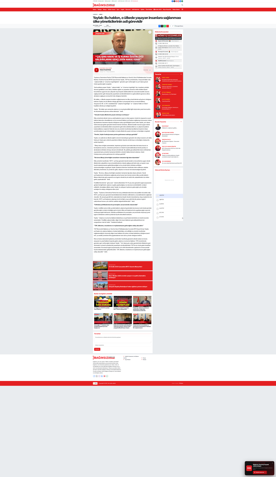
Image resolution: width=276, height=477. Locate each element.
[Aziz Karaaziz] (158, 107)
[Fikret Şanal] (158, 79)
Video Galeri (176, 9)
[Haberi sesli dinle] (96, 70)
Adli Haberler (135, 9)
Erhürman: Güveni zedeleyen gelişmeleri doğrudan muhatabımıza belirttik (141, 309)
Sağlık (122, 9)
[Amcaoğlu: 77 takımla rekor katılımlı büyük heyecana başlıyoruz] (103, 318)
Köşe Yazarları (167, 9)
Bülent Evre (165, 113)
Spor (118, 9)
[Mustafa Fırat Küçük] (158, 134)
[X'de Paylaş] (162, 26)
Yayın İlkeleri (128, 359)
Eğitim (142, 9)
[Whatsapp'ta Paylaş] (165, 26)
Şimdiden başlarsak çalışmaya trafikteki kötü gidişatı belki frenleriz (172, 80)
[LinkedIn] (102, 376)
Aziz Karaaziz (166, 105)
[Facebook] (94, 376)
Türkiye (100, 9)
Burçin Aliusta (166, 139)
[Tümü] (181, 74)
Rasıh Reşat (165, 126)
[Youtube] (104, 376)
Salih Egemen (166, 99)
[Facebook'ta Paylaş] (159, 26)
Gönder (97, 349)
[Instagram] (99, 376)
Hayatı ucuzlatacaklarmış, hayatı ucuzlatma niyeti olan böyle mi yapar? (170, 156)
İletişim (144, 359)
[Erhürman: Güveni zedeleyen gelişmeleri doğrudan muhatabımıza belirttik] (142, 301)
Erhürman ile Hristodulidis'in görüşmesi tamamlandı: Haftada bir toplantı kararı (142, 326)
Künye (144, 358)
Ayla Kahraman (166, 161)
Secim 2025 (158, 9)
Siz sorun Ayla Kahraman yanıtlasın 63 (172, 163)
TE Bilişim (181, 383)
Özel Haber (149, 9)
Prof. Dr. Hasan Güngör (169, 146)
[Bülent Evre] (158, 114)
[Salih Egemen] (158, 100)
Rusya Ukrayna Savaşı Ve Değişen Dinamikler (170, 135)
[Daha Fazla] (167, 26)
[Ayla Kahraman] (158, 162)
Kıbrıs (94, 9)
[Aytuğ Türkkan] (158, 93)
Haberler (95, 14)
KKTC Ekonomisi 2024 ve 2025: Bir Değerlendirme (171, 149)
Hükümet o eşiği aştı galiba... (169, 128)
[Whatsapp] (107, 376)
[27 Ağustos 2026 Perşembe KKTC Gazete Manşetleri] (123, 301)
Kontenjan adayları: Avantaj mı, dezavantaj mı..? (170, 108)
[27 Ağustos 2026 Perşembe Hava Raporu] (103, 301)
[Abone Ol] (179, 26)
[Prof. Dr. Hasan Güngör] (158, 148)
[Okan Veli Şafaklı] (158, 86)
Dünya (105, 9)
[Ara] (182, 5)
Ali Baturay (165, 153)
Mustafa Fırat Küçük (168, 132)
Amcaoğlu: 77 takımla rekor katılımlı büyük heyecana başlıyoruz (101, 326)
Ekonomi (128, 9)
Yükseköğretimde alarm (168, 115)
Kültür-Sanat (111, 9)
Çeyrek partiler (166, 101)
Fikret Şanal (165, 77)
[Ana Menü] (182, 10)
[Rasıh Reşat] (158, 127)
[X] (97, 376)
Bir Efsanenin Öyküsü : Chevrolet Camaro (170, 142)
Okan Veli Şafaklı (167, 84)
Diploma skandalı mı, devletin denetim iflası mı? (170, 87)
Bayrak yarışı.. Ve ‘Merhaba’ (169, 94)
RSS (96, 383)
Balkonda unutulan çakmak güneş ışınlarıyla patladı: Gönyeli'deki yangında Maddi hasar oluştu (123, 326)
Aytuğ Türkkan (166, 92)
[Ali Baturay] (158, 155)
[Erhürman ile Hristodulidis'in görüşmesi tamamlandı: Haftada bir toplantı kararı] (142, 318)
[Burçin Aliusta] (158, 141)
